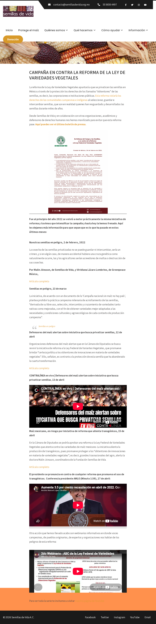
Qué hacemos (83, 30)
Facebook (90, 617)
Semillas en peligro (47, 326)
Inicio (9, 30)
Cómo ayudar (110, 30)
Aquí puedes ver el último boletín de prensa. (60, 124)
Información (137, 30)
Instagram (119, 617)
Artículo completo (39, 281)
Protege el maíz (28, 30)
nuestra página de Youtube (89, 601)
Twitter (105, 617)
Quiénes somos (54, 30)
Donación (13, 39)
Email (148, 617)
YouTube (135, 617)
